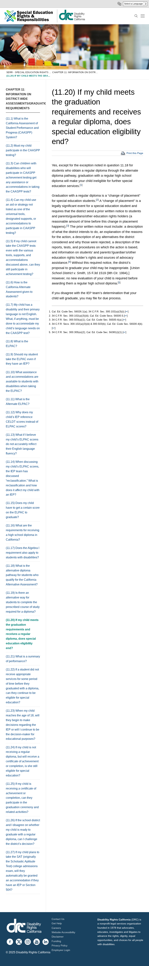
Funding (56, 941)
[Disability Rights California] (24, 926)
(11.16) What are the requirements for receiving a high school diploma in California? (22, 532)
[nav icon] (143, 16)
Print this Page (134, 153)
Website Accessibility (63, 932)
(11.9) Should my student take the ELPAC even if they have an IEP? (22, 359)
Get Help (57, 923)
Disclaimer (58, 936)
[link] (71, 20)
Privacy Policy (59, 945)
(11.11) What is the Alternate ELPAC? (18, 401)
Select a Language (133, 4)
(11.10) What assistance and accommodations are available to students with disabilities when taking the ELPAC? (22, 382)
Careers (56, 927)
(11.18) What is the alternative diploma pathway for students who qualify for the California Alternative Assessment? (22, 575)
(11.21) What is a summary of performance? (23, 659)
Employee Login (61, 950)
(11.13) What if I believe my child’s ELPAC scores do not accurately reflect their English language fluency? (22, 444)
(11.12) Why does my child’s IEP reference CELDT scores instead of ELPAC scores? (22, 419)
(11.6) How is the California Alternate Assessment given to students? (19, 289)
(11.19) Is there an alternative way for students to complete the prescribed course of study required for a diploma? (23, 602)
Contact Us (58, 919)
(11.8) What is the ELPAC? (17, 344)
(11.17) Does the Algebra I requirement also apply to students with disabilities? (22, 552)
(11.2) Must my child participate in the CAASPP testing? (23, 150)
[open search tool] (136, 16)
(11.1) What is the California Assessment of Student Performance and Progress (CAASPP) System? (22, 128)
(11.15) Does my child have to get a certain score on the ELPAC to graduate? (23, 510)
